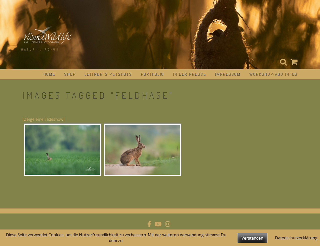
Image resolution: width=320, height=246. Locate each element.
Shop (70, 74)
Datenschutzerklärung (296, 237)
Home (49, 74)
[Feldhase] (62, 150)
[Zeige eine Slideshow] (43, 119)
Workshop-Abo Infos (273, 74)
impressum (227, 74)
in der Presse (189, 74)
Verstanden (252, 238)
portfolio (152, 74)
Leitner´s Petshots (108, 74)
